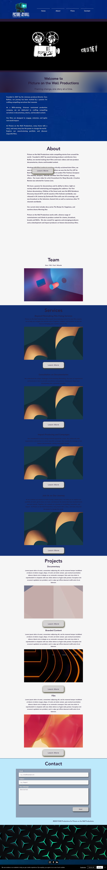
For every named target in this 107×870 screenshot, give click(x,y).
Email (21, 771)
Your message (24, 786)
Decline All (91, 867)
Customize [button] (83, 867)
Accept (100, 867)
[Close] (105, 867)
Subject (22, 779)
